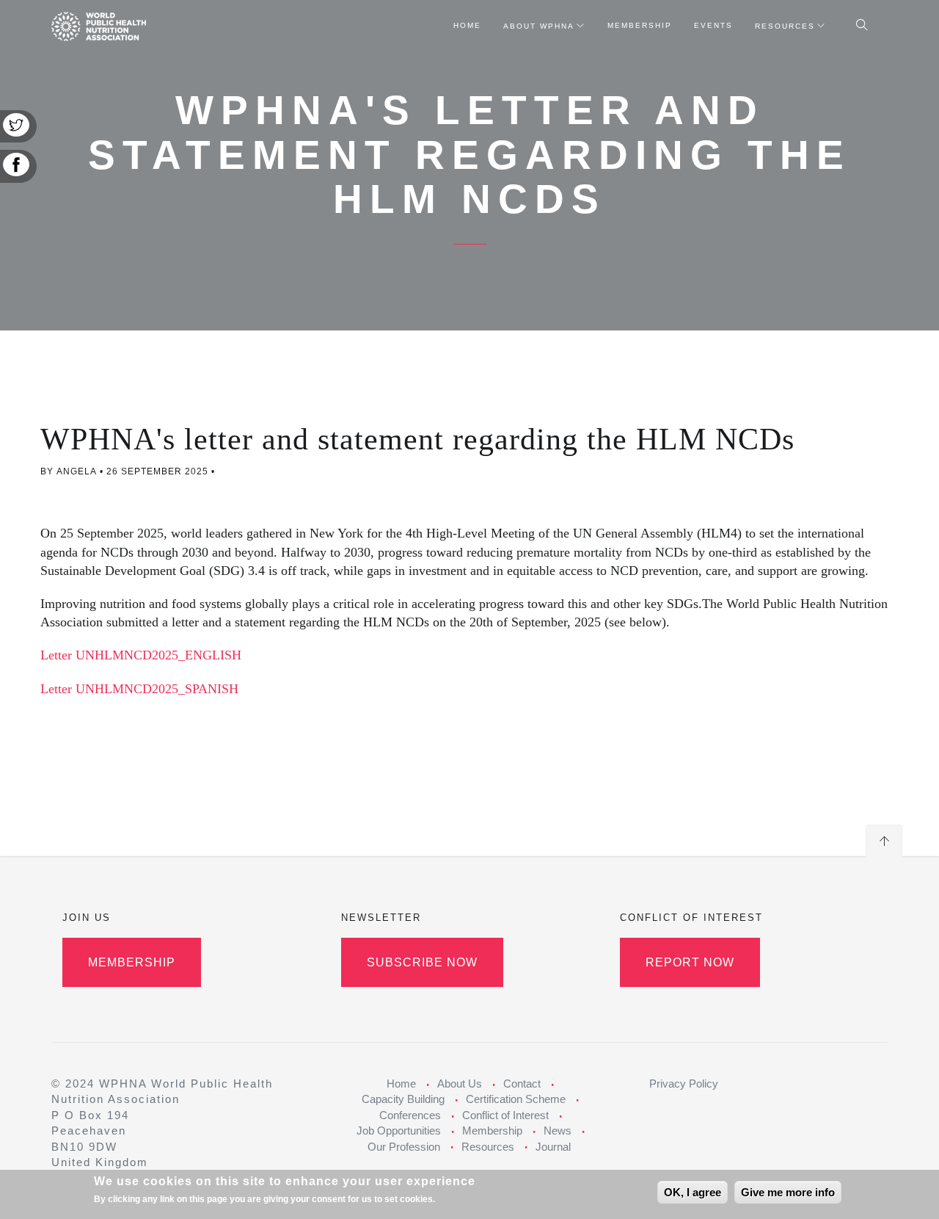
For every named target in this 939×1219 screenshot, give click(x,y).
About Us (459, 1083)
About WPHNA (538, 26)
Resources (785, 26)
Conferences (410, 1115)
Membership (639, 25)
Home (467, 25)
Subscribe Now (422, 962)
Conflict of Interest (505, 1115)
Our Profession (404, 1146)
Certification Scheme (516, 1099)
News (557, 1130)
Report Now (690, 962)
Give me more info (788, 1192)
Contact (522, 1083)
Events (713, 25)
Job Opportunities (399, 1130)
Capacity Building (403, 1099)
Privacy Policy (683, 1083)
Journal (553, 1146)
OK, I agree (692, 1192)
